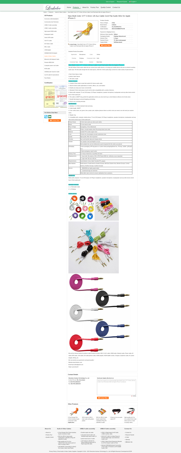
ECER (130, 451)
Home (69, 7)
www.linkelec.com (77, 362)
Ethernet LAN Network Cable (51, 59)
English (133, 1)
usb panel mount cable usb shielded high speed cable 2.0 (89, 435)
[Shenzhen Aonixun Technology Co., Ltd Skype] (69, 386)
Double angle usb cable (87, 432)
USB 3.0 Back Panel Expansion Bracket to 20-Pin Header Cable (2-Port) (111, 442)
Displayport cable (48, 34)
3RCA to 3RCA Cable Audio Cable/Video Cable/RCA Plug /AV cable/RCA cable (101, 420)
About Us (85, 7)
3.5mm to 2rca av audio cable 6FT (116, 418)
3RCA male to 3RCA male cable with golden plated (88, 419)
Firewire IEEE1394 (49, 62)
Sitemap (128, 439)
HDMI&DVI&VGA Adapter (50, 53)
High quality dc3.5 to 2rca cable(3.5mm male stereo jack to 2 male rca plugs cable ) (130, 420)
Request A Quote (122, 1)
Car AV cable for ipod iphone (51, 75)
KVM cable (47, 68)
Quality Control (106, 7)
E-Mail (127, 437)
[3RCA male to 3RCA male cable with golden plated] (88, 412)
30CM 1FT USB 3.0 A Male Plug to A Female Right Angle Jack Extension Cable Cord (110, 438)
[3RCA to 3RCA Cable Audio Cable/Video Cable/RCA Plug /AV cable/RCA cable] (102, 412)
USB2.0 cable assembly (50, 28)
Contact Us (116, 7)
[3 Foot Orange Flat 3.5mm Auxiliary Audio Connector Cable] (74, 412)
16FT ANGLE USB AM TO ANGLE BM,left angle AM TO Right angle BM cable (88, 442)
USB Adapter (47, 50)
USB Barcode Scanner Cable (51, 71)
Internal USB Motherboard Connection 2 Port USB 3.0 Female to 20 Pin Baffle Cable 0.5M (111, 447)
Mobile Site (129, 442)
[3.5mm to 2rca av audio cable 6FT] (116, 412)
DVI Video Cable (48, 43)
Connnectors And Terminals (51, 22)
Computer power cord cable (51, 65)
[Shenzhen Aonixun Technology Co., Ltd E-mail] (72, 386)
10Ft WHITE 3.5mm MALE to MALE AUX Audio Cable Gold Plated (67, 447)
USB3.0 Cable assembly (50, 25)
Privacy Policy (52, 451)
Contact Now (106, 45)
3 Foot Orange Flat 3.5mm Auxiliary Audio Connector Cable (73, 419)
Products (76, 7)
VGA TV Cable (48, 40)
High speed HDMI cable (50, 31)
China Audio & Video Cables (64, 451)
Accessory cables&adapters (51, 19)
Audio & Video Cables (60, 12)
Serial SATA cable (48, 37)
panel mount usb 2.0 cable (88, 438)
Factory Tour (94, 7)
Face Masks (47, 78)
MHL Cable (47, 47)
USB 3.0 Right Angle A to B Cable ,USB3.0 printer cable (109, 433)
